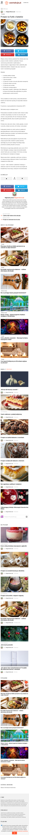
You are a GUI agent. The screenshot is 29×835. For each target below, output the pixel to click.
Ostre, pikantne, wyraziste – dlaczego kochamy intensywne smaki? (14, 338)
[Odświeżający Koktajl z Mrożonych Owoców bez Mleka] (14, 497)
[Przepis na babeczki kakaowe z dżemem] (14, 450)
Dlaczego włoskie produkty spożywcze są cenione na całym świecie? (13, 246)
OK (14, 833)
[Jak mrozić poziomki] (14, 633)
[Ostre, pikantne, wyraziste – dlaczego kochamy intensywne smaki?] (14, 327)
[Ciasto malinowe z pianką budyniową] (14, 402)
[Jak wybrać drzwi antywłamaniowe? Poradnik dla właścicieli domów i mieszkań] (14, 658)
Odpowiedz (26, 517)
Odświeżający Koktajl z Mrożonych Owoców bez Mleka (14, 508)
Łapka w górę (6, 178)
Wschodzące (26, 276)
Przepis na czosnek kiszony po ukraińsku (12, 571)
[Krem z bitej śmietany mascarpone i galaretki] (14, 535)
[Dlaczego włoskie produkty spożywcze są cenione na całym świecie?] (14, 235)
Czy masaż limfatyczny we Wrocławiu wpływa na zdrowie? (14, 362)
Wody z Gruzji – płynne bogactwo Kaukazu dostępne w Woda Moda (13, 315)
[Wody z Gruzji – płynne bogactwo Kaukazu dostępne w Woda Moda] (14, 303)
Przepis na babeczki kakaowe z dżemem (12, 461)
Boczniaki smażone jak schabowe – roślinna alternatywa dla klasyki (13, 270)
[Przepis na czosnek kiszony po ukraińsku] (14, 559)
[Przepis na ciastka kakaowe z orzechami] (14, 427)
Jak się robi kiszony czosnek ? (9, 389)
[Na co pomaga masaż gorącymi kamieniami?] (14, 281)
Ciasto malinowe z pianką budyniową (11, 414)
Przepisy (9, 369)
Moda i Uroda (4, 290)
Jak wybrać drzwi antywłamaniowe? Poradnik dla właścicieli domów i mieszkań (14, 668)
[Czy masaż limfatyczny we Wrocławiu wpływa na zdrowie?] (14, 350)
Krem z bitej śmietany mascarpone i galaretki (14, 546)
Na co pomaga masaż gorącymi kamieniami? (13, 293)
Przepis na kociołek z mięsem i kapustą (12, 595)
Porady (2, 244)
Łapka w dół (22, 178)
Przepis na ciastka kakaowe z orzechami (12, 437)
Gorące (26, 529)
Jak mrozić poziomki (7, 645)
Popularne (26, 628)
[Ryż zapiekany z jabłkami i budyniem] (14, 473)
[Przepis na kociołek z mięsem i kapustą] (14, 584)
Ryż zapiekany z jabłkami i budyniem (11, 484)
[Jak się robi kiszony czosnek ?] (14, 379)
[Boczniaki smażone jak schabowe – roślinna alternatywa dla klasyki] (14, 258)
